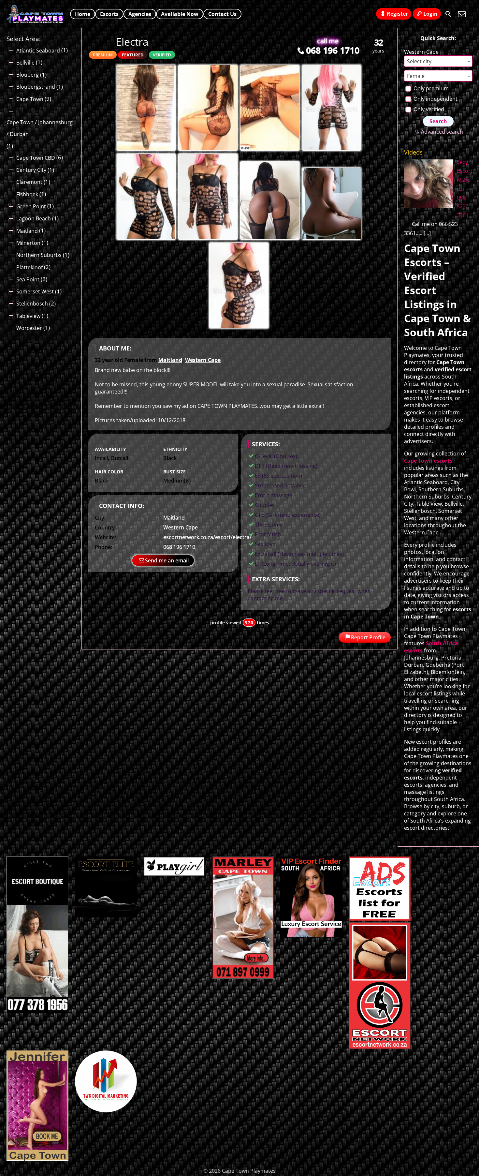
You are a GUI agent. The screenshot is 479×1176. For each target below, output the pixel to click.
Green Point (31, 206)
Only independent (434, 98)
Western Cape (203, 360)
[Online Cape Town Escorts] (37, 1158)
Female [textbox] (416, 76)
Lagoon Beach (33, 218)
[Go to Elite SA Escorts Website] (243, 976)
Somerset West (35, 291)
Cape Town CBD (35, 157)
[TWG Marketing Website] (106, 1110)
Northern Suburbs (39, 255)
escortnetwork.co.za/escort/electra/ (207, 537)
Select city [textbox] (419, 61)
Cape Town (29, 99)
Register (397, 13)
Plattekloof (29, 267)
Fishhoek (27, 194)
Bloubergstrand (35, 86)
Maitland (170, 360)
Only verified (428, 109)
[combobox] (438, 61)
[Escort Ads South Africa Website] (380, 918)
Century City (31, 169)
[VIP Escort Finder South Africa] (311, 934)
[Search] (448, 14)
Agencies (139, 14)
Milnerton (28, 242)
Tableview (28, 316)
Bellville (25, 62)
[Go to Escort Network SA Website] (380, 1046)
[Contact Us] (462, 14)
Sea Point (27, 279)
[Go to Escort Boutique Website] (37, 1011)
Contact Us (222, 14)
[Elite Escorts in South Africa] (106, 915)
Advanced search (442, 131)
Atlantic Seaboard (38, 50)
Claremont (29, 182)
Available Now (179, 14)
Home (82, 14)
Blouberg (27, 74)
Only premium (430, 88)
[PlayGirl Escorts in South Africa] (174, 874)
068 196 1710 (332, 50)
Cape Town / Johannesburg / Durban (40, 128)
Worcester (29, 328)
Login (430, 13)
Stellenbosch (32, 303)
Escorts (109, 14)
